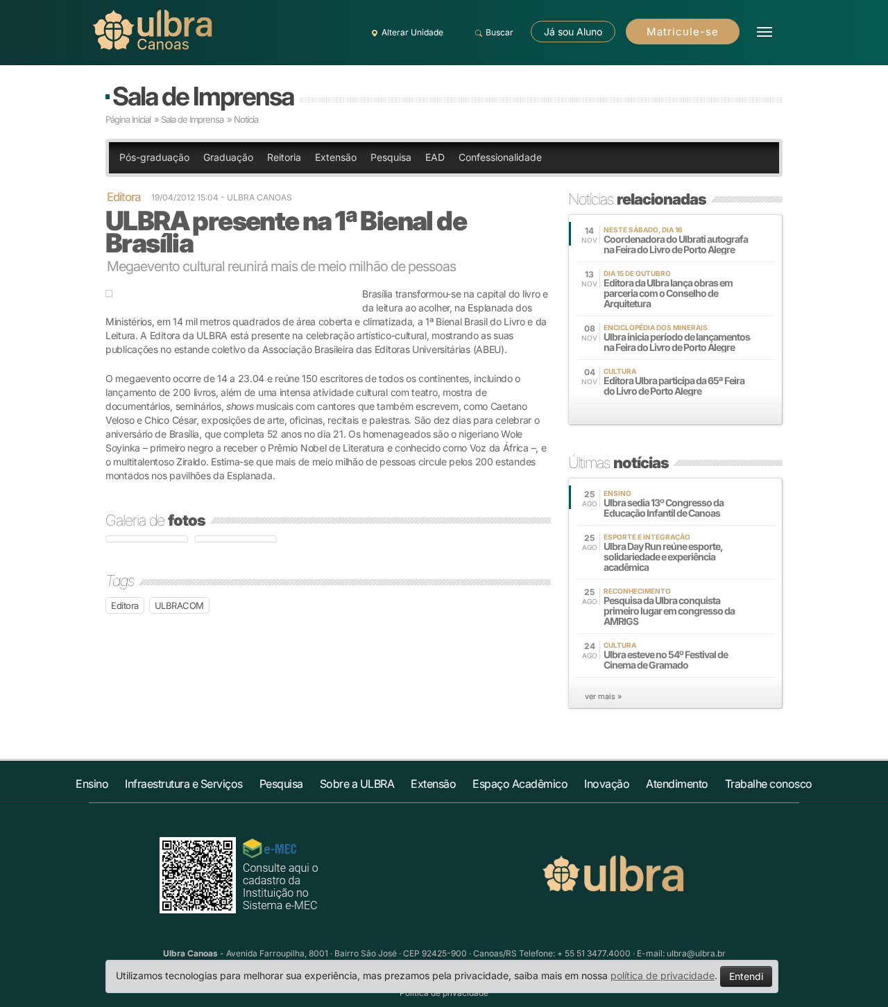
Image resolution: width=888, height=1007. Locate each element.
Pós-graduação (154, 157)
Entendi (746, 976)
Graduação (228, 157)
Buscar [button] (499, 32)
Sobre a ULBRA (357, 784)
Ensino (92, 784)
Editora (125, 605)
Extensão (336, 157)
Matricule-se (683, 31)
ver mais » (603, 696)
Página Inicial (128, 119)
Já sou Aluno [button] (573, 31)
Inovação (606, 784)
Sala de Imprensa (202, 96)
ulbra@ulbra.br (696, 953)
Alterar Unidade (412, 32)
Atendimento (677, 784)
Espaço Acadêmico (519, 784)
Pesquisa (390, 157)
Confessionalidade (500, 157)
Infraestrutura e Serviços (184, 784)
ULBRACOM (179, 605)
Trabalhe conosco (768, 784)
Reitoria (284, 157)
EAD (435, 157)
